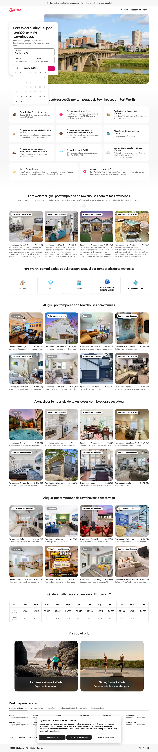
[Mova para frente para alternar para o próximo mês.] (44, 68)
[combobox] (34, 53)
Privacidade (30, 748)
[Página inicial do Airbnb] (15, 9)
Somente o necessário (79, 737)
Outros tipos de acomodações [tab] (43, 708)
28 (40, 97)
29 (44, 97)
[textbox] (23, 61)
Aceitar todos (52, 737)
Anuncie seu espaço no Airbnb (134, 10)
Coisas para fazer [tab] (97, 708)
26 (31, 97)
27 (35, 97)
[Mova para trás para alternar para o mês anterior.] (17, 68)
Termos (40, 748)
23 (17, 97)
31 (21, 101)
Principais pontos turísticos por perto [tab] (73, 708)
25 (26, 97)
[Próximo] (84, 206)
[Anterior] (74, 206)
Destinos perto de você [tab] (18, 708)
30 (17, 101)
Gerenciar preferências (105, 737)
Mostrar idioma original (103, 3)
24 (22, 97)
